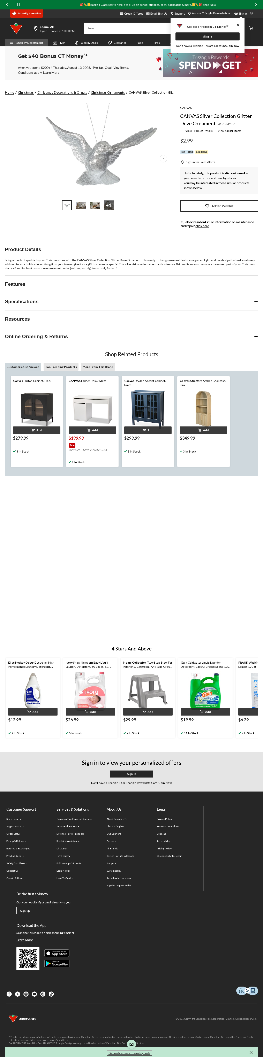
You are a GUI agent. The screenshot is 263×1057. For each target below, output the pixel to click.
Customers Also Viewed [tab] (23, 367)
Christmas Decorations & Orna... (62, 92)
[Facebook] (9, 994)
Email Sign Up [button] (158, 13)
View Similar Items (229, 130)
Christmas (26, 92)
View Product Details (199, 130)
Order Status (13, 833)
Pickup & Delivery (16, 841)
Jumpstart (112, 863)
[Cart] (251, 28)
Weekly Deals (89, 42)
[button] (36, 430)
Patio (139, 42)
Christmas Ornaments (108, 92)
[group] (92, 444)
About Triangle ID (116, 826)
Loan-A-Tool (63, 870)
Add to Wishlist (222, 206)
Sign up (25, 910)
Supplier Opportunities (119, 885)
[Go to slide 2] (81, 205)
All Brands (112, 848)
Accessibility (164, 841)
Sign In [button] (131, 774)
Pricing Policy (164, 848)
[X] (17, 994)
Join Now (165, 783)
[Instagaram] (26, 994)
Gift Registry (63, 855)
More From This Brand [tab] (98, 367)
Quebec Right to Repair (169, 855)
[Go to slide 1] (67, 205)
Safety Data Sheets (16, 863)
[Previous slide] (7, 4)
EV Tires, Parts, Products (70, 833)
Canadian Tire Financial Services (74, 818)
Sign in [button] (243, 13)
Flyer (62, 42)
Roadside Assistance (68, 841)
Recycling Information (119, 878)
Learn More (24, 940)
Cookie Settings (14, 878)
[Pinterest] (42, 994)
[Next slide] (256, 4)
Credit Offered (133, 13)
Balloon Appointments (69, 863)
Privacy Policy (164, 818)
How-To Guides (65, 878)
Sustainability (114, 870)
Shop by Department (29, 42)
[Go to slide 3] (95, 205)
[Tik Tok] (51, 994)
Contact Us (12, 870)
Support (179, 13)
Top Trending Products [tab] (61, 367)
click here (202, 226)
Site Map (161, 833)
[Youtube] (34, 994)
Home (9, 92)
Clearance (120, 42)
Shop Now (209, 4)
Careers (111, 841)
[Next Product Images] (163, 158)
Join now (233, 45)
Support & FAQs (15, 826)
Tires (156, 42)
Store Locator (13, 818)
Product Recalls (15, 855)
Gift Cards (62, 848)
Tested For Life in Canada (120, 855)
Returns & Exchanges (18, 848)
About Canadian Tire (118, 818)
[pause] (18, 4)
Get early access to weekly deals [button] (129, 1053)
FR (251, 13)
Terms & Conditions (168, 826)
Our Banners (114, 833)
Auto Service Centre (68, 826)
